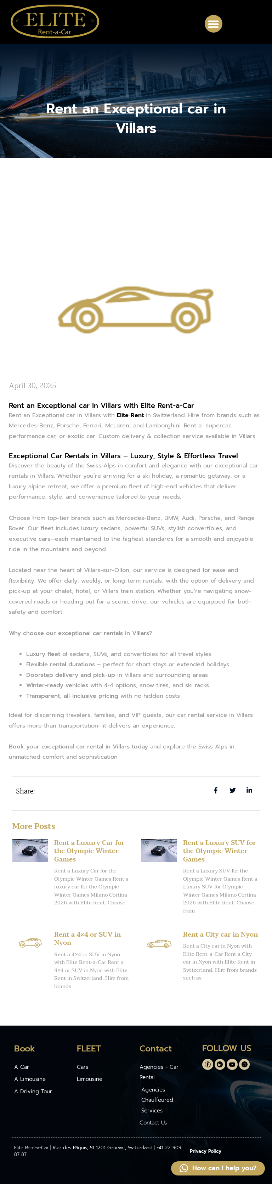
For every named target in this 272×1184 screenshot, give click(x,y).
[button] (213, 24)
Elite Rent (130, 415)
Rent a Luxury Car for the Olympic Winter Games (89, 851)
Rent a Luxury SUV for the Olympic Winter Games (219, 851)
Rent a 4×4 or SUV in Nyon (87, 938)
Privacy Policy (205, 1151)
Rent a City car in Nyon (220, 934)
